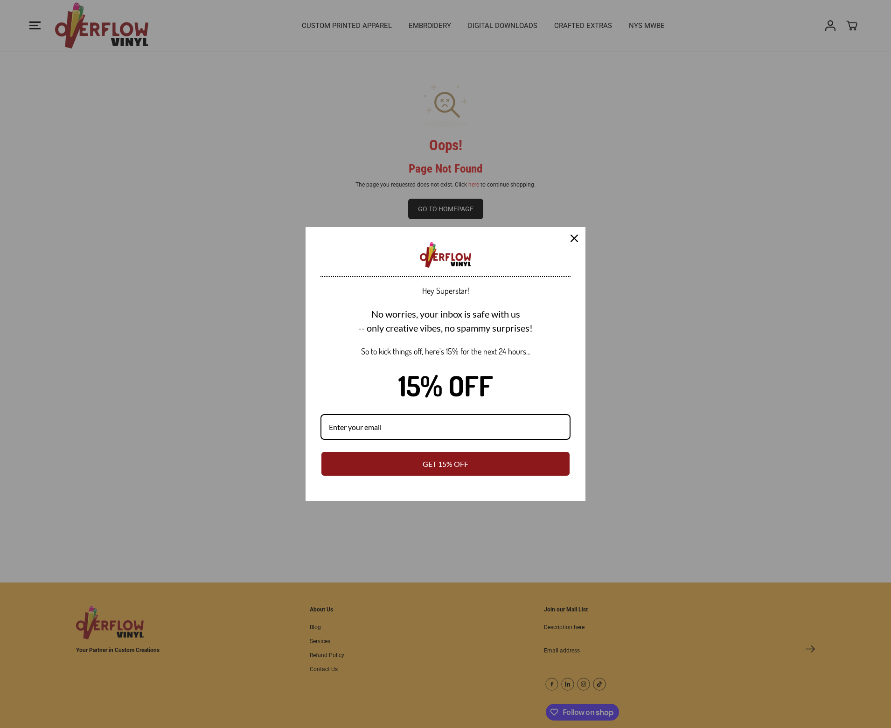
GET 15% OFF (445, 463)
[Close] (574, 238)
